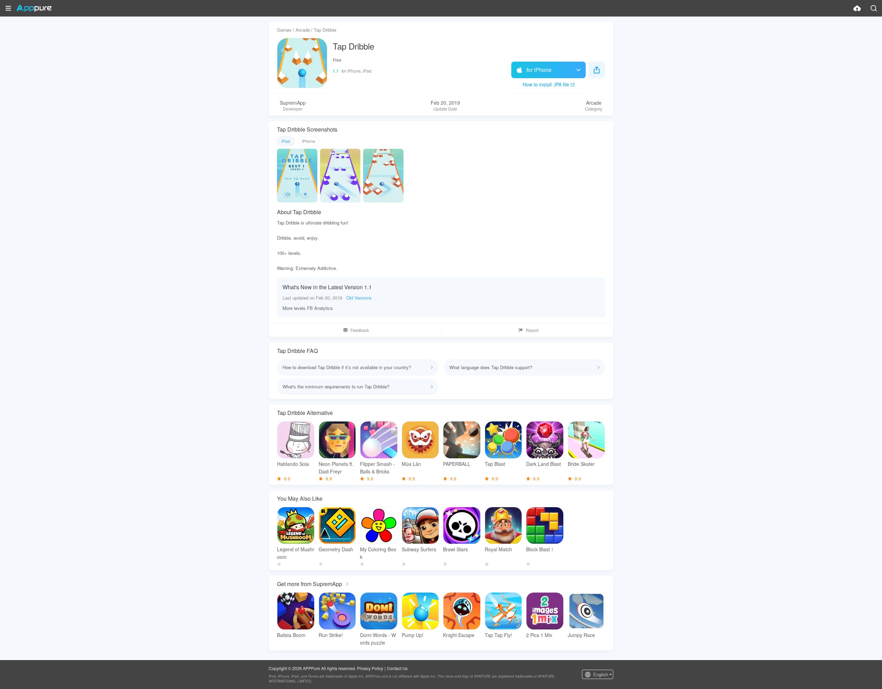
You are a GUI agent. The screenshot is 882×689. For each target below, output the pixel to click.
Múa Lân (411, 463)
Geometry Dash (336, 549)
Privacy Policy (370, 668)
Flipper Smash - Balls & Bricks (377, 467)
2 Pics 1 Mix (539, 634)
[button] (8, 8)
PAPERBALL (456, 463)
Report (532, 330)
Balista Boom (291, 634)
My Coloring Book (378, 553)
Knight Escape (458, 634)
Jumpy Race (581, 634)
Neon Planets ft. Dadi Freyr (336, 467)
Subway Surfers (419, 549)
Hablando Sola (293, 463)
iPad (285, 141)
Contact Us (397, 668)
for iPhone (539, 70)
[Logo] (34, 8)
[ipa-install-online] (857, 8)
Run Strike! (331, 634)
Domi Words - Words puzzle (378, 638)
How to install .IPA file (546, 84)
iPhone (308, 141)
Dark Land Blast (543, 463)
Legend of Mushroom (295, 553)
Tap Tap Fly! (498, 634)
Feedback (359, 330)
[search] (873, 8)
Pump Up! (412, 634)
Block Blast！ (540, 549)
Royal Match (498, 549)
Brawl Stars (455, 549)
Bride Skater (581, 463)
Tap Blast (495, 463)
